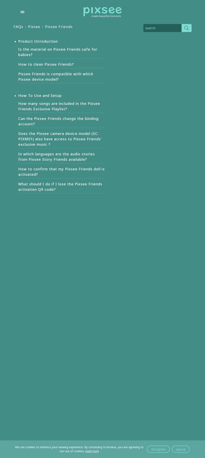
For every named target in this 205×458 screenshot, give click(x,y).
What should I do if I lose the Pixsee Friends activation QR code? (60, 187)
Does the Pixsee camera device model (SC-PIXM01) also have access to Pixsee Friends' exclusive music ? (60, 139)
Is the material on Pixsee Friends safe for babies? (57, 52)
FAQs (18, 26)
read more (92, 451)
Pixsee (34, 26)
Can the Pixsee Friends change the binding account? (58, 121)
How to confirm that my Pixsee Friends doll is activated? (61, 172)
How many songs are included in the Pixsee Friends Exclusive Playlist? (59, 106)
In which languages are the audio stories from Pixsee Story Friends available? (56, 157)
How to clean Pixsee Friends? (46, 64)
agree (181, 449)
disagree (158, 449)
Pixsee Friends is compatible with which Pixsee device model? (55, 76)
